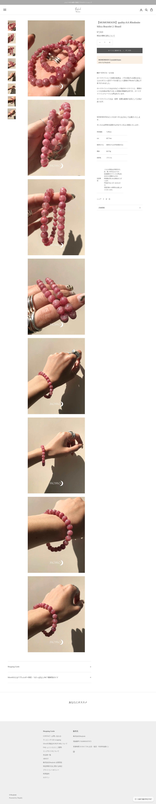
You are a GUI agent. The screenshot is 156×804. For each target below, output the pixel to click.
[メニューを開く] (4, 10)
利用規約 (46, 774)
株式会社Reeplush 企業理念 (52, 762)
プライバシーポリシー (51, 770)
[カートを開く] (151, 9)
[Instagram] (74, 751)
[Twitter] (106, 199)
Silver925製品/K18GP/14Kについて (55, 744)
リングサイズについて (51, 751)
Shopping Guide (13, 667)
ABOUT (46, 759)
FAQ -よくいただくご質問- (52, 747)
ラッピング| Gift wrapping (52, 740)
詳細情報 (102, 208)
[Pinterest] (109, 199)
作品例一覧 (47, 755)
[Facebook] (103, 199)
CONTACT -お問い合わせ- (52, 736)
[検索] (146, 10)
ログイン (46, 777)
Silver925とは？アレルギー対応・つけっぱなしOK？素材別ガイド (33, 677)
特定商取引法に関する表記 (52, 766)
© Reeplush (12, 795)
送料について (110, 36)
